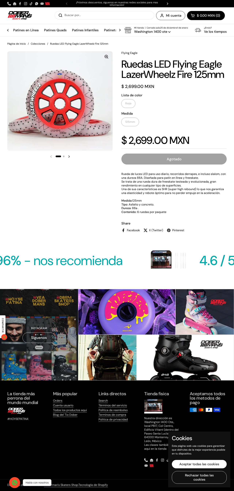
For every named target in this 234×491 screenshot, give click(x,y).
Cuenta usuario (63, 405)
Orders (57, 401)
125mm (130, 122)
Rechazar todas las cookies (199, 477)
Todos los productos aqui (70, 410)
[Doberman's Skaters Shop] (20, 15)
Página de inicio (16, 43)
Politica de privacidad (113, 419)
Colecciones (38, 43)
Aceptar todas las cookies (199, 464)
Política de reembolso (113, 410)
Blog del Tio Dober (65, 415)
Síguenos (39, 337)
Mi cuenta (173, 15)
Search (103, 401)
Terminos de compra (112, 415)
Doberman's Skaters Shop (61, 485)
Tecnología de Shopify (93, 485)
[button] (206, 15)
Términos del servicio (113, 405)
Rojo (128, 103)
